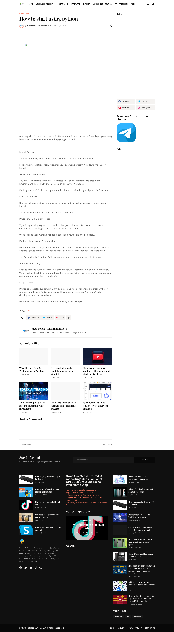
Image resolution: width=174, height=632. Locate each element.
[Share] (110, 26)
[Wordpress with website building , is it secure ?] (120, 517)
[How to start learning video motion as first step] (26, 492)
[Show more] (68, 317)
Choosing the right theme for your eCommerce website (141, 528)
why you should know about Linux (79, 492)
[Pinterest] (57, 317)
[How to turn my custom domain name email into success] (65, 391)
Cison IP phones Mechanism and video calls (140, 555)
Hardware (75, 4)
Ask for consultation (102, 4)
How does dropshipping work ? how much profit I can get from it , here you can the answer (141, 570)
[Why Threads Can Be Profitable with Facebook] (33, 356)
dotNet (86, 4)
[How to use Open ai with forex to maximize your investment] (33, 391)
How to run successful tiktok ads (47, 503)
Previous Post (26, 445)
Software (63, 4)
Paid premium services (125, 4)
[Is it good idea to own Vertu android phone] (26, 517)
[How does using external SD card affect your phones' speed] (120, 543)
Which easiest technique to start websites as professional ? (141, 585)
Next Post (107, 445)
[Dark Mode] (148, 4)
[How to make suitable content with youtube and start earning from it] (97, 356)
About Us (121, 628)
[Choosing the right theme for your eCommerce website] (120, 530)
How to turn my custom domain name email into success (64, 405)
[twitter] (25, 567)
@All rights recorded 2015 (52, 628)
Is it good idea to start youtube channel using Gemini (63, 371)
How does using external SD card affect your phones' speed (140, 542)
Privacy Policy (135, 628)
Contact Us (150, 628)
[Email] (62, 317)
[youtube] (31, 567)
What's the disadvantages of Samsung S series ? (140, 490)
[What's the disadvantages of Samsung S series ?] (120, 492)
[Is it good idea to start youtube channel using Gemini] (65, 356)
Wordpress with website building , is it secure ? (139, 515)
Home (30, 4)
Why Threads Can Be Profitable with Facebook (32, 370)
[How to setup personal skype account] (26, 530)
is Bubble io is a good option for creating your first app (95, 405)
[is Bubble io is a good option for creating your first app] (97, 391)
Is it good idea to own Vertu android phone (47, 515)
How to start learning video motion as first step (47, 490)
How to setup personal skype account (48, 528)
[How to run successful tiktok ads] (26, 505)
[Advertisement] (136, 56)
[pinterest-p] (36, 567)
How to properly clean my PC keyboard (48, 477)
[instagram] (40, 567)
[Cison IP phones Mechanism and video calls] (120, 556)
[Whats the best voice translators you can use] (120, 479)
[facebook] (20, 567)
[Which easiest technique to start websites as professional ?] (120, 586)
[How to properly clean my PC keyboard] (26, 479)
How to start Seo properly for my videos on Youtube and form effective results (141, 598)
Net (27, 13)
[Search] (152, 4)
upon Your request (44, 4)
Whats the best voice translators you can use (138, 477)
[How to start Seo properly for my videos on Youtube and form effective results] (120, 599)
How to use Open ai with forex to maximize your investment (32, 405)
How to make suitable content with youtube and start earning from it (96, 371)
